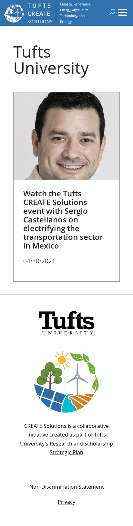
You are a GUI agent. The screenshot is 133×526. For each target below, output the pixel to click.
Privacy (66, 501)
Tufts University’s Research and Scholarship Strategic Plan (66, 443)
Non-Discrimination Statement (66, 486)
